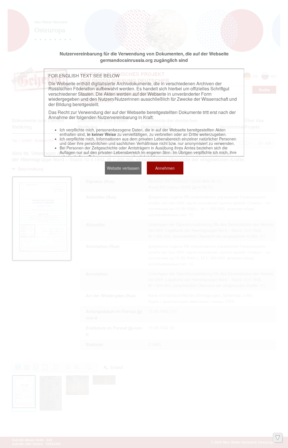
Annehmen (165, 168)
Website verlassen (123, 168)
